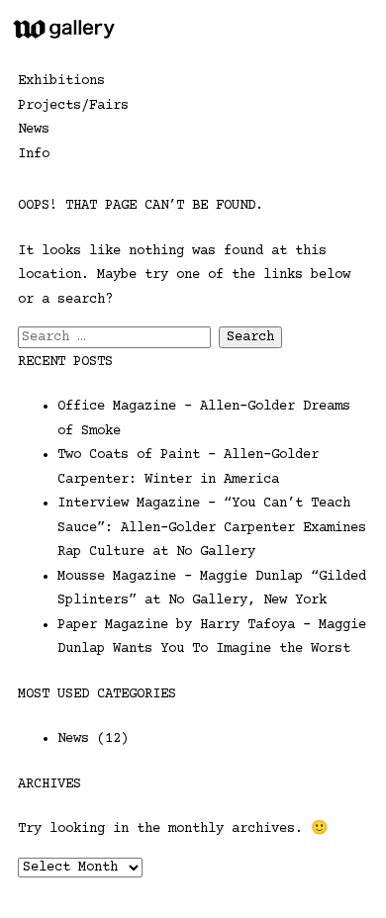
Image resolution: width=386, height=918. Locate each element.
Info (33, 154)
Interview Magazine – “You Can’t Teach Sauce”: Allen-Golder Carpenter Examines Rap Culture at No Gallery (211, 528)
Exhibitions (61, 81)
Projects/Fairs (73, 106)
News (33, 130)
